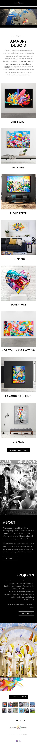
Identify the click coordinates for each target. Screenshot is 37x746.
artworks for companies (25, 592)
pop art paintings (19, 64)
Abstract (18, 122)
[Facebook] (14, 721)
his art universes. (24, 75)
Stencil (18, 442)
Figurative (18, 213)
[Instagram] (25, 721)
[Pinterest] (21, 721)
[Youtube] (17, 721)
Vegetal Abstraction (18, 350)
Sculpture (19, 304)
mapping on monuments (13, 594)
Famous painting (18, 396)
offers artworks (8, 536)
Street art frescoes (13, 581)
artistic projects (17, 597)
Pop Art (18, 167)
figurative (22, 61)
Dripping (18, 259)
